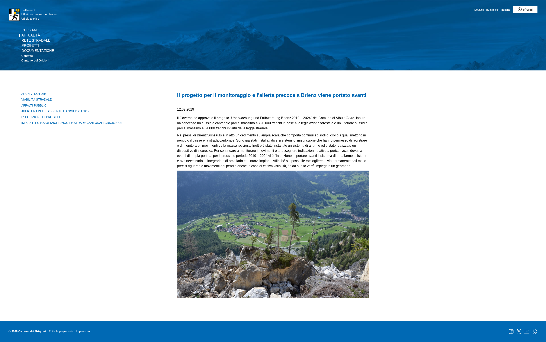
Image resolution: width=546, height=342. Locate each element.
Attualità (31, 35)
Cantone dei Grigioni (35, 60)
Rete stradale (36, 40)
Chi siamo (30, 30)
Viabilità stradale (36, 99)
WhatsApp (534, 331)
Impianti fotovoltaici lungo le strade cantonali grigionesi (71, 122)
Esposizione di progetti (41, 117)
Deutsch (479, 9)
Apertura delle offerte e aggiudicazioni (55, 111)
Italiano (505, 9)
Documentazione (38, 51)
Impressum (83, 331)
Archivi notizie (33, 93)
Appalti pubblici (34, 105)
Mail (526, 331)
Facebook (511, 331)
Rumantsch (492, 9)
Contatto (27, 55)
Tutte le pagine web (61, 331)
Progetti (30, 45)
